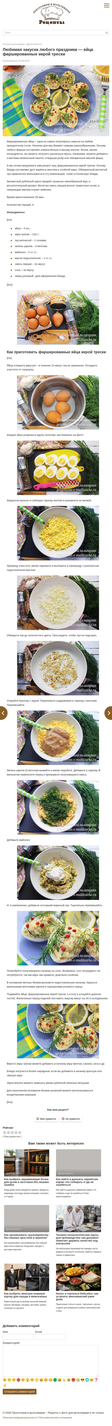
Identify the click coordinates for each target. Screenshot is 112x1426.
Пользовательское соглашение (55, 1417)
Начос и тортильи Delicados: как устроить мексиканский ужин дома (77, 1296)
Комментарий (11, 1342)
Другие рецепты (34, 44)
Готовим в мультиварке (14, 44)
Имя (5, 1331)
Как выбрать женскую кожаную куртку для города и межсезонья (25, 1295)
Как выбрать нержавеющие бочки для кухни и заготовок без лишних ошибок (26, 1182)
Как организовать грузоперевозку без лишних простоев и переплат (26, 1236)
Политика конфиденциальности (20, 1417)
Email (38, 1331)
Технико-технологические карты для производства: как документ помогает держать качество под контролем (77, 1239)
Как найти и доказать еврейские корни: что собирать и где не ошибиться (77, 1182)
